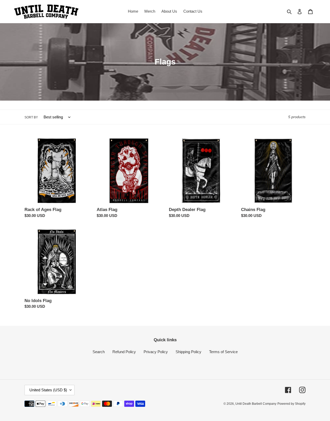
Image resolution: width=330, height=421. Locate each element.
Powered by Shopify (291, 404)
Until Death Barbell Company (255, 404)
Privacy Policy (156, 352)
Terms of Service (223, 352)
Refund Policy (124, 352)
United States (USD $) (48, 390)
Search (99, 352)
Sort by (31, 117)
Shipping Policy (188, 352)
